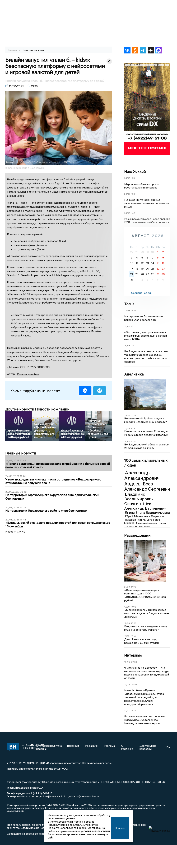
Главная (13, 50)
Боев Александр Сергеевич (147, 486)
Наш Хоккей (135, 171)
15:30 (133, 441)
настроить (69, 834)
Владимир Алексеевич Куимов (151, 523)
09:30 (134, 684)
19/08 (127, 326)
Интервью (133, 655)
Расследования (138, 535)
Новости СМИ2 (15, 531)
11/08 (126, 636)
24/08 (127, 178)
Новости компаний (33, 50)
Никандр (131, 519)
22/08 (127, 310)
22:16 (133, 636)
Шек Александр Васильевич (145, 506)
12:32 (133, 710)
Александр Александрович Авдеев (142, 478)
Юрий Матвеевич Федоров (144, 516)
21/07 (127, 710)
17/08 (127, 606)
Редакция (91, 745)
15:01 (133, 178)
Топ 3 (129, 303)
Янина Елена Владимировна (147, 512)
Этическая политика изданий (49, 747)
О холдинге (127, 747)
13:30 (134, 415)
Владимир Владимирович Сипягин (139, 498)
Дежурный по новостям (147, 747)
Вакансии (73, 745)
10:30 (133, 428)
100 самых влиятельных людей (145, 463)
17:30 (133, 586)
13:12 (133, 326)
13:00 (133, 606)
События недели (141, 293)
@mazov (51, 768)
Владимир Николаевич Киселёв (137, 526)
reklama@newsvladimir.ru (84, 796)
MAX (65, 768)
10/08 (127, 441)
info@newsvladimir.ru (55, 796)
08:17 (133, 345)
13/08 (127, 428)
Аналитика (134, 374)
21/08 (127, 586)
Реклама (109, 745)
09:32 (134, 661)
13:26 (133, 310)
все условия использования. (93, 831)
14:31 (133, 213)
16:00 (133, 623)
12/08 (127, 623)
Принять (120, 828)
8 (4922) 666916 (41, 793)
